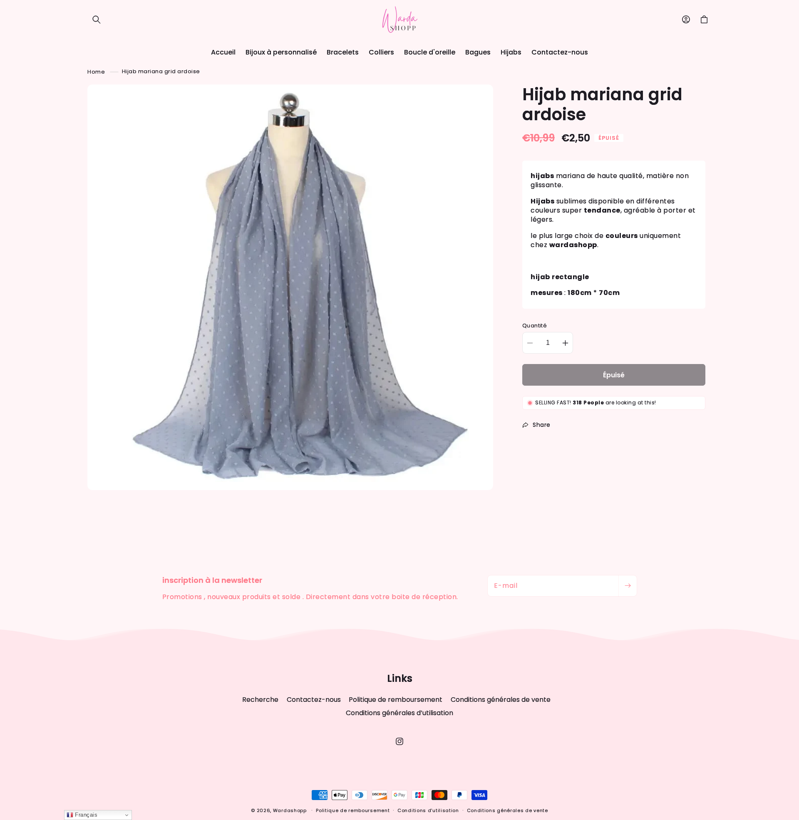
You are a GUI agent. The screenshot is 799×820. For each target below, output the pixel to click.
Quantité (534, 325)
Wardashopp (290, 810)
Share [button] (542, 425)
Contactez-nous (314, 699)
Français (85, 815)
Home (96, 71)
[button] (96, 19)
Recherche (260, 699)
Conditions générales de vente (501, 699)
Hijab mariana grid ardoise (161, 71)
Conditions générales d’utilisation (399, 713)
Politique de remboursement (395, 699)
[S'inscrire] (627, 586)
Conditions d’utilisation (428, 810)
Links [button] (399, 679)
